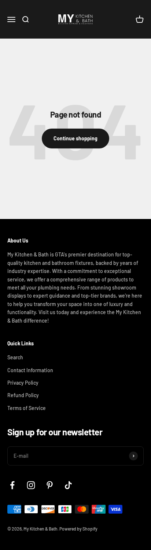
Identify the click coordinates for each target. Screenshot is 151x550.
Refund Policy (23, 395)
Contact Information (30, 370)
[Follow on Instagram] (31, 485)
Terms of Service (26, 408)
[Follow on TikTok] (68, 485)
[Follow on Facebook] (12, 485)
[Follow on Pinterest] (50, 485)
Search (15, 357)
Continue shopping (75, 138)
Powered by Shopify (78, 528)
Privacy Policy (22, 383)
